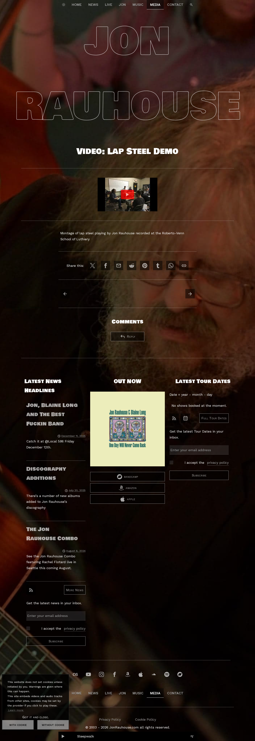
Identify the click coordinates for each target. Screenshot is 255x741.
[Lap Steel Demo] (127, 194)
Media (155, 5)
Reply (131, 336)
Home (77, 5)
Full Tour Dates (214, 418)
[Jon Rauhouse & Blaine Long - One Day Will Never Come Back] (127, 432)
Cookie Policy (145, 719)
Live (108, 5)
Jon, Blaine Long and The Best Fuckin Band (52, 414)
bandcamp (131, 476)
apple (131, 499)
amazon (131, 488)
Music (138, 5)
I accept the (63, 628)
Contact (175, 5)
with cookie (18, 725)
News (93, 5)
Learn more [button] (15, 710)
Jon (122, 5)
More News (74, 590)
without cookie (53, 725)
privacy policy (74, 628)
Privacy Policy (110, 719)
